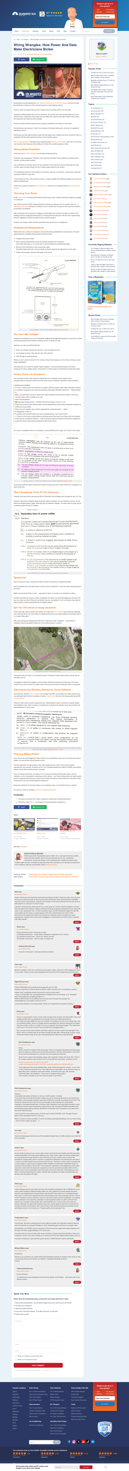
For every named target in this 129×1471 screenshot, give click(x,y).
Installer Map (75, 1394)
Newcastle (16, 1394)
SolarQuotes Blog (24, 14)
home (17, 31)
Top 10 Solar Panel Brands (37, 1391)
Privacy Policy (42, 1370)
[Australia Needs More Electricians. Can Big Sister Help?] (24, 824)
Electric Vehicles (95, 125)
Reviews (35, 31)
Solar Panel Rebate (35, 1397)
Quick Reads (94, 145)
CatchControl (50, 696)
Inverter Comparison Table (37, 1411)
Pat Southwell (98, 210)
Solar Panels (94, 162)
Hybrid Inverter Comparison (37, 1413)
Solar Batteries (55, 1388)
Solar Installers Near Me (79, 1388)
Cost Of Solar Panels (35, 1400)
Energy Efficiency (96, 131)
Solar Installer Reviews (78, 1391)
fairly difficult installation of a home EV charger (51, 103)
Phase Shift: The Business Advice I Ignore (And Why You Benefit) (53, 876)
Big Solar (93, 117)
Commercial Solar (96, 119)
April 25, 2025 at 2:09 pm (21, 1133)
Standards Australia (62, 329)
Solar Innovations (96, 154)
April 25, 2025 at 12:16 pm (21, 1090)
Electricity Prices (96, 128)
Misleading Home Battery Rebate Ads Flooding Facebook (50, 874)
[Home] (14, 39)
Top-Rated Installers (77, 1397)
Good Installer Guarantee (78, 1400)
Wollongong (16, 1397)
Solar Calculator (76, 1411)
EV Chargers (23, 846)
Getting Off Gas (95, 139)
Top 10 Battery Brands (57, 1391)
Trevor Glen (97, 198)
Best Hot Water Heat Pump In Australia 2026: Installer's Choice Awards (102, 76)
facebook (69, 1441)
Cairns (14, 1408)
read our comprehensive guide (45, 790)
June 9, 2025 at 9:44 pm (24, 948)
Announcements (96, 111)
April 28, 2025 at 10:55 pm (23, 1271)
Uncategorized (95, 168)
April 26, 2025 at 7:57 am (23, 1014)
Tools (44, 31)
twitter (79, 1441)
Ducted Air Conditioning (36, 1425)
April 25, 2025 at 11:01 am (21, 894)
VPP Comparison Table (57, 1400)
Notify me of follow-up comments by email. (30, 1356)
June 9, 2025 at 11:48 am (23, 929)
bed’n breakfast (58, 612)
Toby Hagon (97, 222)
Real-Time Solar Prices (78, 1419)
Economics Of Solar (97, 122)
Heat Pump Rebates (56, 1431)
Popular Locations (19, 1388)
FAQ (58, 31)
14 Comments (46, 54)
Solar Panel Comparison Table (38, 1394)
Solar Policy (94, 165)
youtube (83, 1441)
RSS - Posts (93, 64)
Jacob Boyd (97, 238)
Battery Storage (95, 114)
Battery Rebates (55, 1397)
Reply (77, 922)
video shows (22, 197)
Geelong (15, 1414)
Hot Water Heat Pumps (98, 142)
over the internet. (19, 698)
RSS (104, 179)
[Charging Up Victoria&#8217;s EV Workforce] (70, 824)
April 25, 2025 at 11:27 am (21, 984)
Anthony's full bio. (51, 865)
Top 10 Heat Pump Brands (58, 1425)
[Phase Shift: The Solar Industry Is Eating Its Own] (47, 824)
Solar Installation (96, 157)
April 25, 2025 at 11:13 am (21, 967)
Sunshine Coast (17, 1406)
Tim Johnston (98, 230)
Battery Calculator (76, 1413)
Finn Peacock (98, 179)
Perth (14, 1423)
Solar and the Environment (99, 148)
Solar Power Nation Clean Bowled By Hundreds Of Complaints (102, 97)
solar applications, (41, 186)
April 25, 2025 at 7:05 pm (21, 1186)
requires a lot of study (58, 142)
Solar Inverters (95, 159)
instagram (74, 1441)
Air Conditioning (95, 108)
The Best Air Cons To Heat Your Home (102, 72)
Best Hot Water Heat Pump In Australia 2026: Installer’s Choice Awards (103, 250)
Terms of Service (52, 1370)
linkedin (93, 1441)
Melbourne (16, 1411)
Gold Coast (16, 1403)
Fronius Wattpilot (34, 694)
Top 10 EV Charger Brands (58, 1408)
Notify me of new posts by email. (27, 1359)
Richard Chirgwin (99, 194)
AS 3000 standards (30, 153)
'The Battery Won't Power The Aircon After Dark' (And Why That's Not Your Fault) (102, 91)
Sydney (15, 1391)
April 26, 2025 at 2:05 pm (25, 1044)
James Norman (98, 234)
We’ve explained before (22, 142)
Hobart (15, 1426)
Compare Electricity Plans (79, 1416)
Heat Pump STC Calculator (58, 1434)
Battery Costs (54, 1394)
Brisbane (15, 1400)
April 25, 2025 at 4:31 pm (21, 1150)
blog (65, 31)
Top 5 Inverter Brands (35, 1408)
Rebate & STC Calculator (78, 1408)
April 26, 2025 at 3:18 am (21, 1220)
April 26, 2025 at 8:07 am (21, 1250)
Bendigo (15, 1417)
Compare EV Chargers (57, 1411)
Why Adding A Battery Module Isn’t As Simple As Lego (102, 332)
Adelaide (15, 1420)
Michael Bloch (98, 186)
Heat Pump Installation (57, 1428)
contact (72, 31)
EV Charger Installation (57, 1413)
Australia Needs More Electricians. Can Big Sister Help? (24, 832)
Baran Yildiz (97, 226)
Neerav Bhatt (98, 214)
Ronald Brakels (98, 182)
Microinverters (33, 1416)
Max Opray (97, 218)
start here (25, 31)
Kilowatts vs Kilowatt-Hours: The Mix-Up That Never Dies (103, 81)
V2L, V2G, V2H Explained (58, 1416)
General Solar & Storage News (100, 137)
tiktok (88, 1441)
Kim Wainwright (98, 206)
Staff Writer (97, 190)
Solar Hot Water (95, 151)
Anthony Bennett (33, 54)
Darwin (15, 1428)
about (51, 31)
